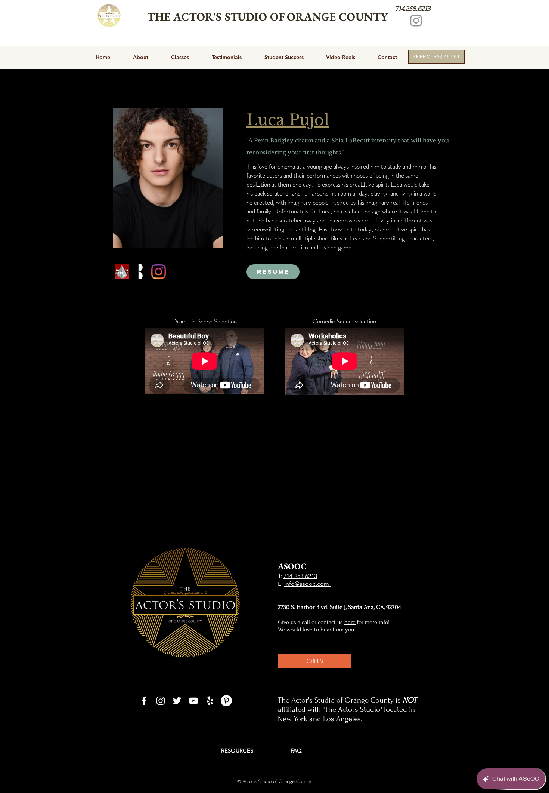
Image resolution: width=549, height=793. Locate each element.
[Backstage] (140, 271)
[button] (168, 178)
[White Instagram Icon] (160, 700)
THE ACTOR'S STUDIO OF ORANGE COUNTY (267, 16)
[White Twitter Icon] (177, 700)
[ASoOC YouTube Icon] (193, 700)
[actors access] (122, 271)
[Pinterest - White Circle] (226, 700)
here (350, 622)
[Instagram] (416, 20)
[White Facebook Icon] (144, 700)
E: (281, 583)
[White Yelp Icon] (209, 700)
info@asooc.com (307, 583)
